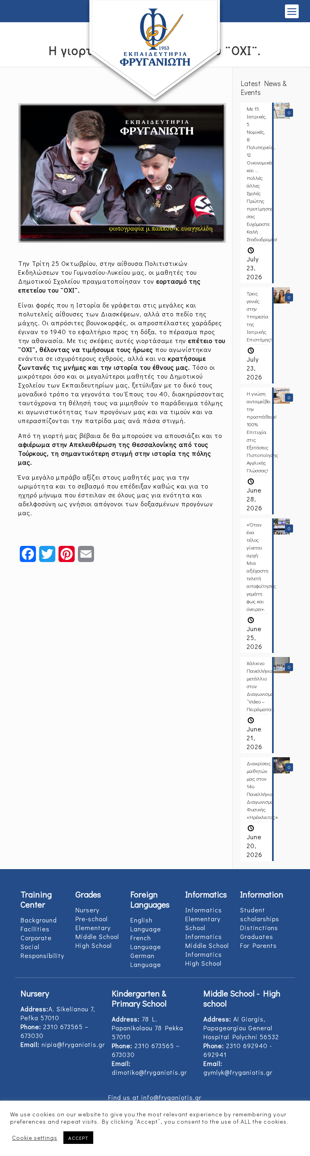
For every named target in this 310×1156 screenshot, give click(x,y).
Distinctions (259, 927)
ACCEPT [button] (78, 1137)
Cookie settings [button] (34, 1137)
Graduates (256, 936)
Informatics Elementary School (203, 918)
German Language (145, 960)
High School (93, 945)
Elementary (93, 927)
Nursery (87, 909)
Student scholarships (259, 914)
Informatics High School (203, 958)
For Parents (258, 945)
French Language (145, 942)
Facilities (35, 928)
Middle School (97, 936)
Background (39, 920)
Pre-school (91, 918)
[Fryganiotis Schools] (155, 52)
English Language (145, 924)
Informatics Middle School (207, 941)
